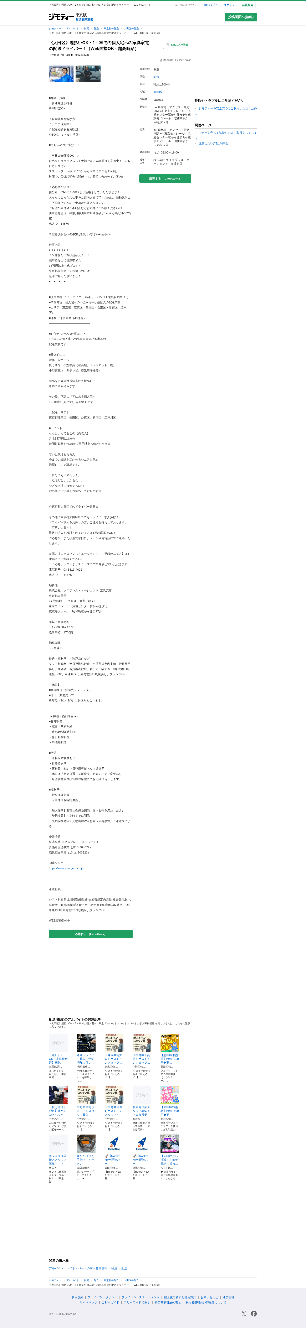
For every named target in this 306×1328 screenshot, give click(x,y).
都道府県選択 (84, 19)
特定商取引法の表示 (168, 1302)
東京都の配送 (111, 28)
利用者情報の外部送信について (205, 1302)
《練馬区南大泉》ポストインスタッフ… (113, 1058)
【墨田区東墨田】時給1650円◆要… (169, 1058)
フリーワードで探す (137, 1302)
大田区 (157, 92)
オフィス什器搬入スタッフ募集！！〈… (57, 1159)
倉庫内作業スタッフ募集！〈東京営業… (141, 1110)
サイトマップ (88, 1302)
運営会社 (228, 1297)
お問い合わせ (209, 1297)
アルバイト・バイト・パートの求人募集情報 (78, 1268)
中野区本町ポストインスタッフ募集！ (85, 1110)
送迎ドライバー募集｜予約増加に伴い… (85, 1058)
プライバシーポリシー (102, 1297)
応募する (91, 934)
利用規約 (77, 1297)
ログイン (229, 5)
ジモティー (55, 28)
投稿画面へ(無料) (241, 17)
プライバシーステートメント (140, 1297)
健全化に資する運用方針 (180, 1297)
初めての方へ (210, 4)
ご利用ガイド (110, 1302)
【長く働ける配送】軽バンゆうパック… (57, 1110)
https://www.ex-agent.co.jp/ (66, 868)
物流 (87, 28)
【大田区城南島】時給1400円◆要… (169, 1110)
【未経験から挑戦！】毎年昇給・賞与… (169, 1159)
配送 (97, 28)
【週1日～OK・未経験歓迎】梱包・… (58, 1058)
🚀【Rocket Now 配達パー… (112, 1159)
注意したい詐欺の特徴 (213, 143)
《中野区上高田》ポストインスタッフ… (141, 1058)
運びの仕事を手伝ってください (85, 1159)
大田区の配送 (131, 28)
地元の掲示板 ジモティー (186, 5)
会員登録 (248, 5)
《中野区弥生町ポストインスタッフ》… (113, 1110)
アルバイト (73, 28)
